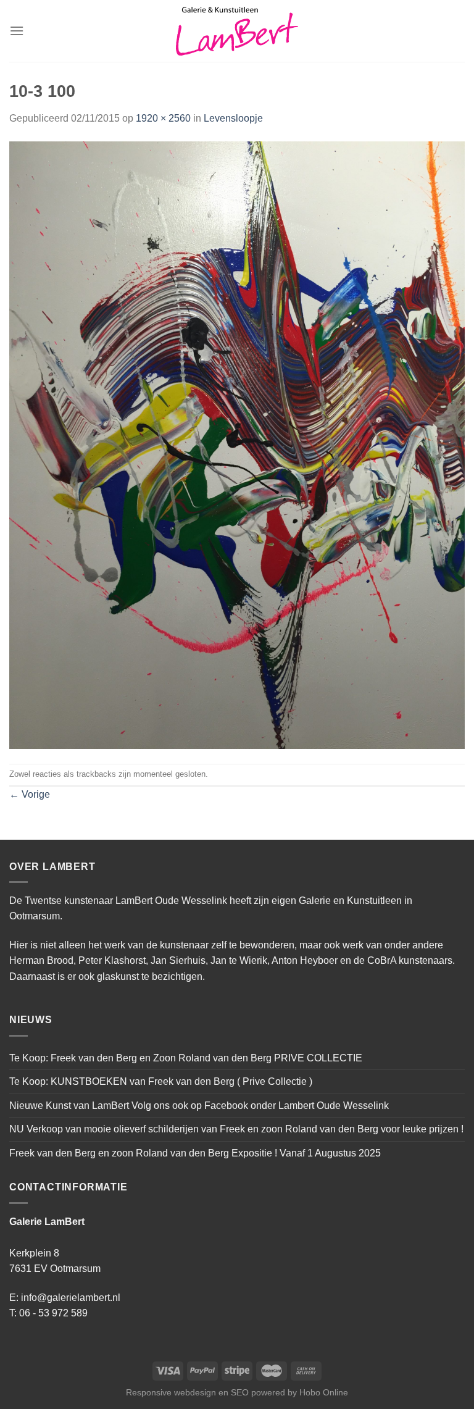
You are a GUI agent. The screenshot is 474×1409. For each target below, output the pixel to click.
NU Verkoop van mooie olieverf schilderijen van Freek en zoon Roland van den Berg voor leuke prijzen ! (236, 1129)
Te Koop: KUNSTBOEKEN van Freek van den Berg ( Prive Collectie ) (160, 1081)
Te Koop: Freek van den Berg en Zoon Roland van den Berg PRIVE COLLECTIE (185, 1058)
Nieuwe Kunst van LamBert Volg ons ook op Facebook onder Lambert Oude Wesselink (199, 1105)
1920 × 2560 (163, 118)
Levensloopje (233, 118)
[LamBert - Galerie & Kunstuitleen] (237, 31)
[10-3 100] (237, 444)
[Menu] (16, 30)
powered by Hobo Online (299, 1392)
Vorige (29, 794)
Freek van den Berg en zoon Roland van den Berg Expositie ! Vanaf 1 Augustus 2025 (195, 1153)
